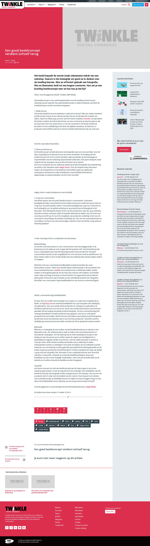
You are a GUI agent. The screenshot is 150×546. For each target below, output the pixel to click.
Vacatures (119, 1)
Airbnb (57, 270)
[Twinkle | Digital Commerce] (12, 5)
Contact (111, 1)
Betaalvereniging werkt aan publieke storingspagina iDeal (16, 448)
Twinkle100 (71, 5)
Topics (41, 5)
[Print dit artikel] (64, 410)
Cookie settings (80, 528)
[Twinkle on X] (7, 527)
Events (61, 5)
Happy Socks (64, 167)
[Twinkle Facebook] (11, 527)
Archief (57, 516)
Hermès (87, 119)
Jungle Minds (90, 387)
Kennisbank (128, 1)
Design (13, 60)
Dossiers (30, 5)
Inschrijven (124, 149)
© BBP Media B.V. (141, 1)
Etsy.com (49, 303)
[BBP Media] (11, 541)
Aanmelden (110, 511)
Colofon (78, 519)
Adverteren (102, 1)
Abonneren (92, 1)
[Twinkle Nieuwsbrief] (138, 4)
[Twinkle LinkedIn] (146, 4)
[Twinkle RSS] (24, 527)
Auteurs (58, 508)
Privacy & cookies (81, 525)
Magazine (51, 5)
